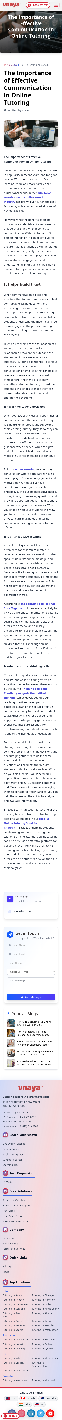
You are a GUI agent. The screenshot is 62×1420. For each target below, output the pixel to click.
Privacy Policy (10, 1243)
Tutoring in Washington (45, 1329)
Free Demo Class (12, 1216)
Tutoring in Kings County (45, 1308)
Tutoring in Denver (42, 1320)
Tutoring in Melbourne (15, 1339)
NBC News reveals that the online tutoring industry (27, 197)
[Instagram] (21, 1413)
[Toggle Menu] (56, 5)
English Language (13, 1154)
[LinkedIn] (31, 1413)
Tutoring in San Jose (14, 1308)
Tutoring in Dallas (41, 1304)
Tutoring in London (13, 1362)
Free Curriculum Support (17, 1205)
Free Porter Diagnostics (16, 1221)
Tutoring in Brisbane (43, 1339)
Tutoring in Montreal (43, 1380)
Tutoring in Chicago (43, 1295)
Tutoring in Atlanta (42, 1313)
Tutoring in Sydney (42, 1348)
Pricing (7, 1266)
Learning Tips (11, 1164)
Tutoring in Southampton (39, 1364)
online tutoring (25, 469)
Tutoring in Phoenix (13, 1299)
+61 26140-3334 (22, 1121)
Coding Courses (12, 1148)
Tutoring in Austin (13, 1295)
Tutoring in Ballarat (42, 1344)
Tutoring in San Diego (44, 1325)
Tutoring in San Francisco (11, 1315)
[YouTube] (50, 1413)
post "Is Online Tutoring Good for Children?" (26, 823)
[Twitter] (41, 1413)
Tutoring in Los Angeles (16, 1304)
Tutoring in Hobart (13, 1344)
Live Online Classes (14, 1143)
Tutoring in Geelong (14, 1348)
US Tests (7, 1182)
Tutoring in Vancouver (15, 1380)
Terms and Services (14, 1248)
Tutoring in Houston (14, 1325)
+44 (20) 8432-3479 (17, 1112)
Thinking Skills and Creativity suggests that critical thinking (26, 693)
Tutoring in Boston (13, 1320)
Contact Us (9, 1238)
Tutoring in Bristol (13, 1358)
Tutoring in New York (43, 1299)
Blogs (6, 1271)
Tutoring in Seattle (13, 1329)
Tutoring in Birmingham (45, 1358)
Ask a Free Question (14, 1200)
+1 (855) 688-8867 (26, 1117)
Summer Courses (12, 1159)
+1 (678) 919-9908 (28, 1126)
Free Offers (9, 1210)
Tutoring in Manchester (16, 1370)
